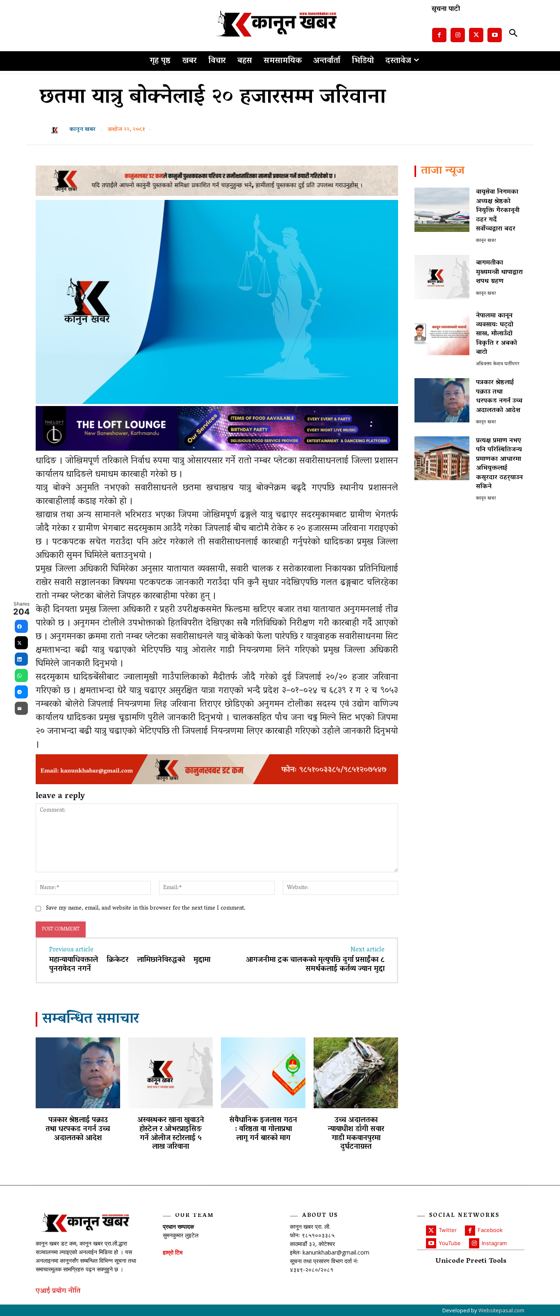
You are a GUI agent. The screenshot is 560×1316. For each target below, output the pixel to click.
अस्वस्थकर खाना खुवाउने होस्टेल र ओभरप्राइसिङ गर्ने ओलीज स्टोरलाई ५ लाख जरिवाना (170, 1134)
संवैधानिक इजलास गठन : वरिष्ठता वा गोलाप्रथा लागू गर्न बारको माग (263, 1129)
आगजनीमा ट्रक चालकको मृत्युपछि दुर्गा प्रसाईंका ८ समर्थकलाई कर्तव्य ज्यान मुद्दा (315, 964)
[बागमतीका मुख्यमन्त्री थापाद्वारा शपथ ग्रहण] (441, 277)
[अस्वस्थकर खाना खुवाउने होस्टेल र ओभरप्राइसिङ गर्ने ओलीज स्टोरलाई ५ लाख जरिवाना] (170, 1072)
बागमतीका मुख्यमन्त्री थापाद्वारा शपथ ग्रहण (499, 272)
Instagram (494, 1243)
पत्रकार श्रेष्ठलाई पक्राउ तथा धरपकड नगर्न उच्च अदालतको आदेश (78, 1129)
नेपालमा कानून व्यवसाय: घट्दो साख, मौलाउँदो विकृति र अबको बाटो (496, 334)
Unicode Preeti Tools (470, 1261)
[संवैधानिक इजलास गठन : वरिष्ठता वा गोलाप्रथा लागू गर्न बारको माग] (263, 1072)
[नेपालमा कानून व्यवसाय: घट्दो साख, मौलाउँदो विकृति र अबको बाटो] (441, 333)
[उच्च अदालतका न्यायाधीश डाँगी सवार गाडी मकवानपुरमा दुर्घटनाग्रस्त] (356, 1072)
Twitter (448, 1230)
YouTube (450, 1243)
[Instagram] (458, 35)
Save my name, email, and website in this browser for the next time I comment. (146, 908)
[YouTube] (431, 1243)
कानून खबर (82, 130)
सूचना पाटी (446, 9)
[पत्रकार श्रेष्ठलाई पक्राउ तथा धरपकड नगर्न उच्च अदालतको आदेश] (78, 1072)
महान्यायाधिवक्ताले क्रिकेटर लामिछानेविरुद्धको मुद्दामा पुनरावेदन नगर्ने (129, 964)
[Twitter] (476, 35)
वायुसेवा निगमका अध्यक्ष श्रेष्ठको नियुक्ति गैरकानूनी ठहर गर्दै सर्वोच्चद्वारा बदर (497, 210)
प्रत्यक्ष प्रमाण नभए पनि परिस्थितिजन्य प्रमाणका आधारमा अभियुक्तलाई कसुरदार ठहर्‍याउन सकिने (499, 464)
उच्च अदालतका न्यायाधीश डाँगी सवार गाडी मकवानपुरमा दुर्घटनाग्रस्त (356, 1134)
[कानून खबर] (57, 130)
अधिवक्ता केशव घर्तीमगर (497, 364)
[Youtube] (494, 35)
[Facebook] (439, 35)
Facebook (490, 1230)
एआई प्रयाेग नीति (58, 1291)
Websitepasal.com (501, 1310)
